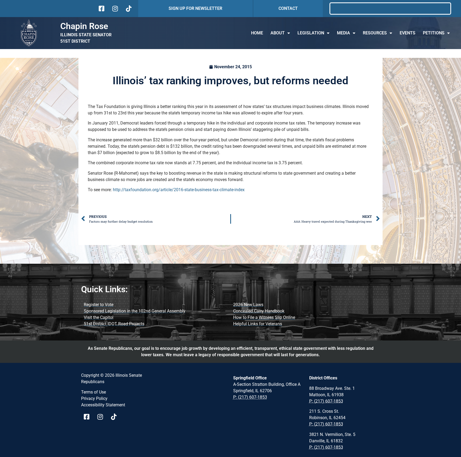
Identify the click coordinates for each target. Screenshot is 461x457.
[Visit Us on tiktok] (128, 8)
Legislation (310, 32)
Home (257, 32)
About (278, 32)
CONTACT (288, 8)
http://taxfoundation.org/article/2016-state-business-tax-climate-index (179, 189)
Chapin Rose (84, 26)
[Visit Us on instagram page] (102, 417)
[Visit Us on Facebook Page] (88, 417)
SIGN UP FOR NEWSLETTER (195, 8)
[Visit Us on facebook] (101, 8)
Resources (375, 32)
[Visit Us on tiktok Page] (115, 417)
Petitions (433, 32)
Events (407, 32)
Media (343, 32)
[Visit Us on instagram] (114, 8)
